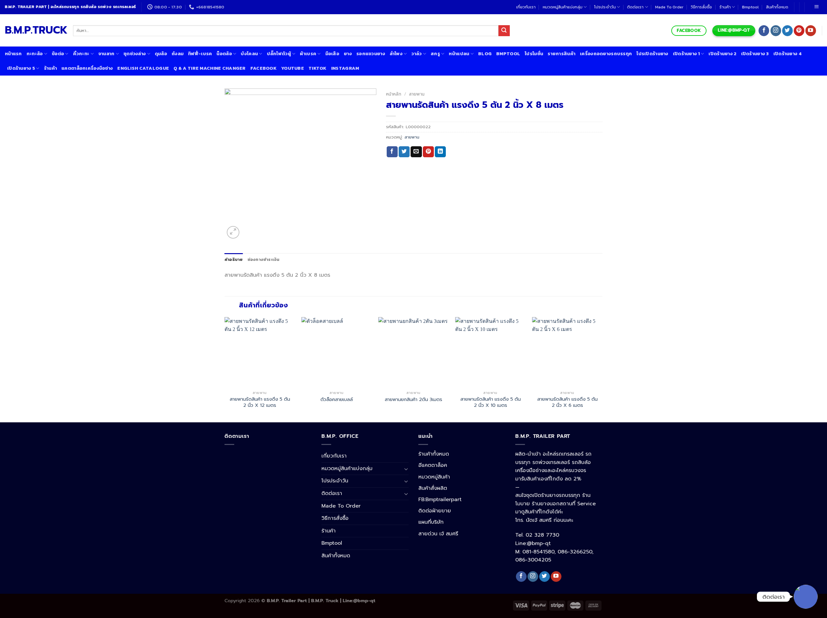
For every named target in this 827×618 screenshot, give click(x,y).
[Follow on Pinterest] (799, 30)
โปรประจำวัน (605, 7)
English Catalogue (143, 68)
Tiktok (318, 68)
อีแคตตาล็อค (432, 465)
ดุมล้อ (161, 53)
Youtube (292, 68)
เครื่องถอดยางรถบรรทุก (606, 53)
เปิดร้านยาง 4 (787, 53)
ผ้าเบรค (308, 53)
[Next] (602, 369)
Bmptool (750, 7)
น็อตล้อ (224, 53)
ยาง (348, 53)
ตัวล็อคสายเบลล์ (336, 400)
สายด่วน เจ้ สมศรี (438, 534)
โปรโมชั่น (534, 53)
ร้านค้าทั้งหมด (433, 454)
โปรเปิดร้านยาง (652, 53)
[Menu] (816, 7)
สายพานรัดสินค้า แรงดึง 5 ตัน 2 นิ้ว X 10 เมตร (490, 402)
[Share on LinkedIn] (440, 151)
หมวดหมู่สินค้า (434, 477)
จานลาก (106, 53)
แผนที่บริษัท (431, 522)
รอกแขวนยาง (370, 53)
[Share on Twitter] (404, 151)
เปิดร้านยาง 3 (755, 53)
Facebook (263, 68)
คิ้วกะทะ (81, 53)
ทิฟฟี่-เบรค (200, 53)
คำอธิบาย (234, 259)
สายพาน (416, 94)
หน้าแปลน (459, 53)
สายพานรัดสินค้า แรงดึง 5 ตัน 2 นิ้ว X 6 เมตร (567, 402)
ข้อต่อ (58, 53)
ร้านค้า (725, 7)
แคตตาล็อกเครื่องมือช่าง (87, 68)
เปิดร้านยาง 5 (21, 68)
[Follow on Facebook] (764, 30)
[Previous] (225, 369)
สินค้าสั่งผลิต (432, 488)
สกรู (435, 53)
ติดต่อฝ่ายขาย (434, 511)
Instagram (345, 68)
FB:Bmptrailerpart (440, 499)
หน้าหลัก (393, 94)
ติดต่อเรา (635, 7)
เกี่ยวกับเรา (526, 7)
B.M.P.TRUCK (34, 30)
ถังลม (177, 53)
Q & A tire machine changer (209, 68)
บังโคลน (249, 53)
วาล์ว (416, 53)
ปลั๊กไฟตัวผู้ (279, 53)
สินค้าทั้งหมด (777, 7)
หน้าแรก (13, 53)
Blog (485, 53)
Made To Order (669, 7)
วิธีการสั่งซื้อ (701, 7)
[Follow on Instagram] (775, 30)
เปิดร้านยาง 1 (686, 53)
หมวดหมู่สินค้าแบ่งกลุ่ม (562, 7)
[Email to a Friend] (416, 151)
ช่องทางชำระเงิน (263, 259)
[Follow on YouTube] (810, 30)
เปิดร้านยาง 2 (722, 53)
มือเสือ (332, 53)
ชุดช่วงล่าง (134, 53)
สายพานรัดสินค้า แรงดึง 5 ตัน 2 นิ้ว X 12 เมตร (260, 402)
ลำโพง (396, 53)
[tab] (234, 259)
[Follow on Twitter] (787, 30)
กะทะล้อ (34, 53)
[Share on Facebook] (392, 151)
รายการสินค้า (561, 53)
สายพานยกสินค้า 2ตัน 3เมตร (413, 400)
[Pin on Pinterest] (428, 151)
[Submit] (503, 30)
